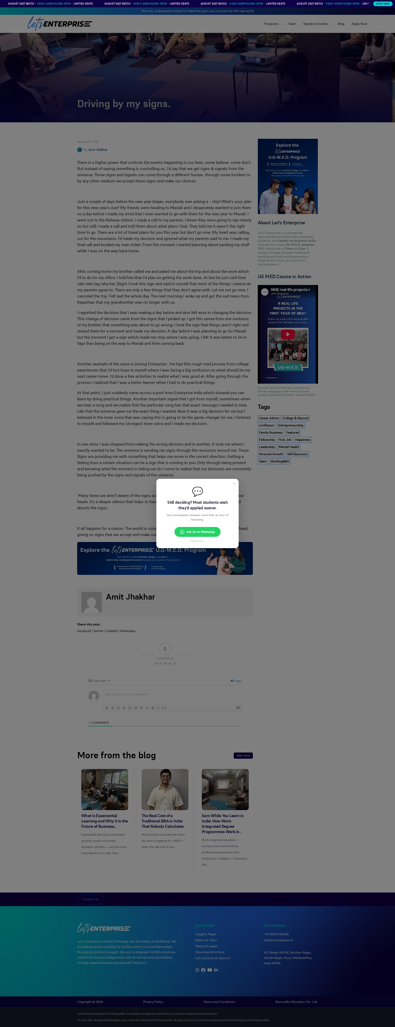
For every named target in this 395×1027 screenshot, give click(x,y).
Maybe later (197, 541)
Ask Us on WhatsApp (200, 532)
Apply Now (383, 4)
